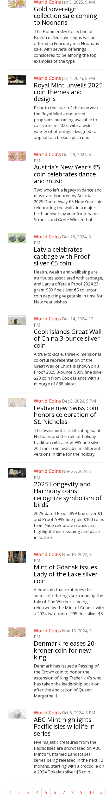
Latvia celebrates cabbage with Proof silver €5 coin (62, 256)
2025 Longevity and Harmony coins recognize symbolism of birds (68, 494)
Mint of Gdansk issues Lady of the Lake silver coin (66, 574)
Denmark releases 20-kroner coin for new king (65, 650)
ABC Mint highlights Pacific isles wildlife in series (64, 726)
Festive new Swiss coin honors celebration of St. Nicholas (66, 414)
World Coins (47, 78)
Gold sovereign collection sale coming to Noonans (65, 15)
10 (91, 792)
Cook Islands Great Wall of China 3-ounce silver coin (68, 338)
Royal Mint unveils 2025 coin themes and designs (68, 92)
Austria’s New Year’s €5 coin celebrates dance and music (67, 174)
